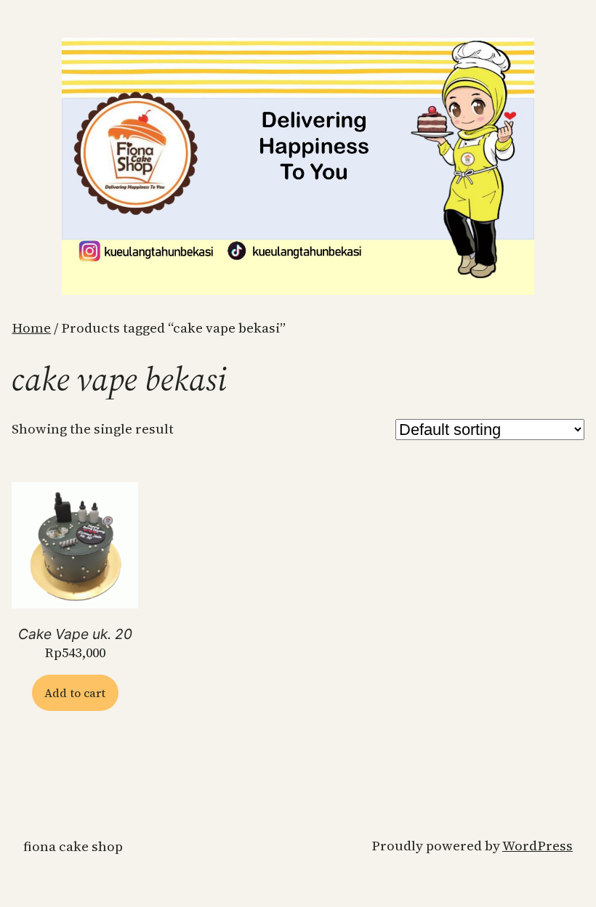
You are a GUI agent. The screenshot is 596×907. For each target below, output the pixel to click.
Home (31, 328)
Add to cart (74, 693)
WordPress (537, 846)
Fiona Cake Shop (73, 846)
